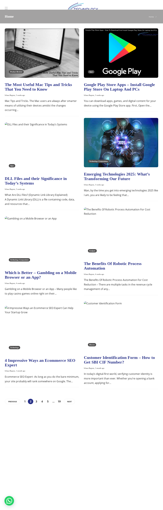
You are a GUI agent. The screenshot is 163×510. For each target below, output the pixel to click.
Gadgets (92, 251)
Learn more (16, 479)
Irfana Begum (10, 95)
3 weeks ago (20, 95)
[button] (9, 501)
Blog (121, 502)
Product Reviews (16, 72)
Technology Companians (98, 161)
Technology (14, 347)
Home (151, 17)
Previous (12, 401)
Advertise (134, 502)
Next (69, 401)
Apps (91, 72)
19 (59, 401)
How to (92, 345)
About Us (109, 502)
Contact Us (150, 502)
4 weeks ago (99, 274)
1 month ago (99, 368)
